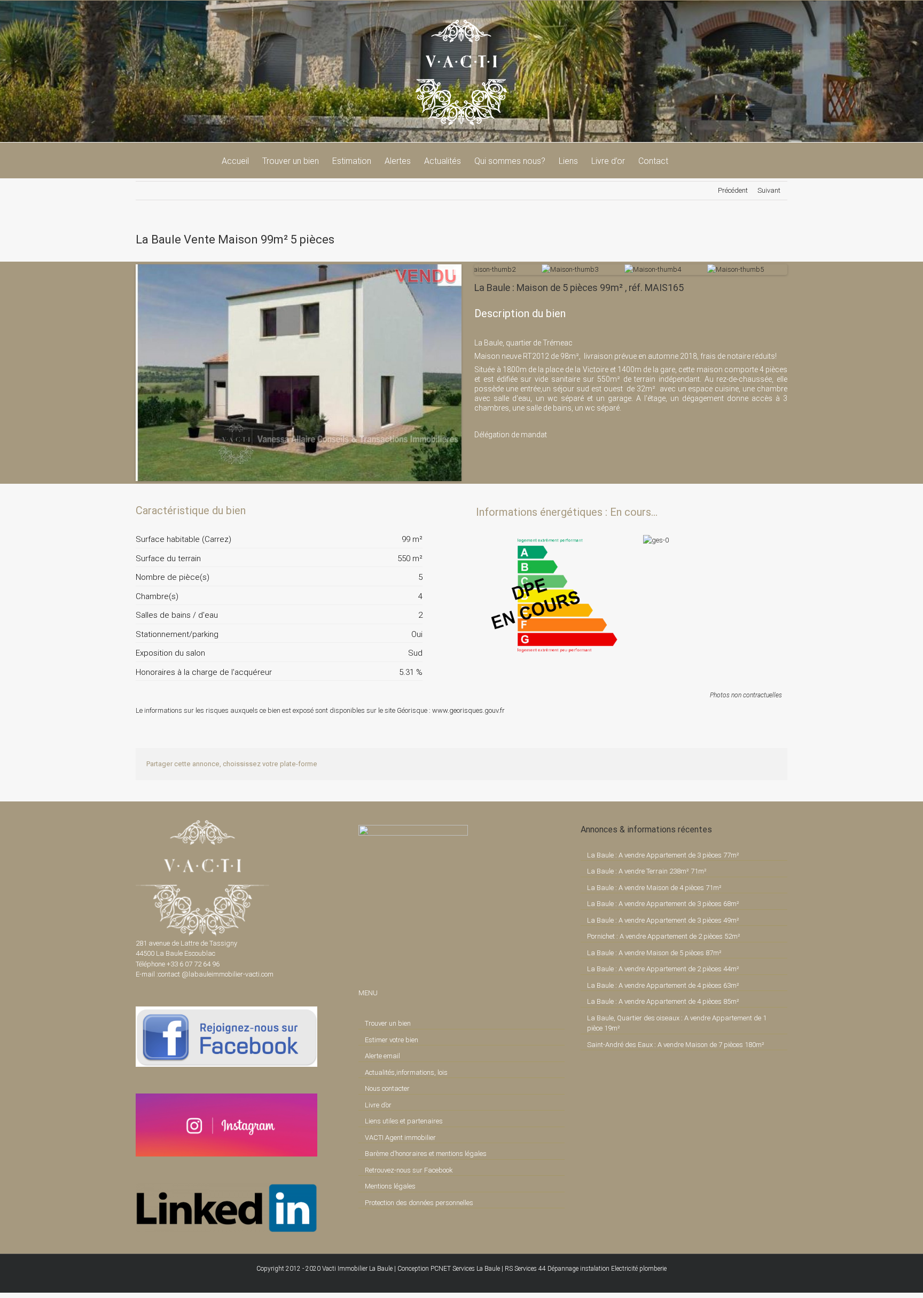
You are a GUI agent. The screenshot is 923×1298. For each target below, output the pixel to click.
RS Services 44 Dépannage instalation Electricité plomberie (586, 1268)
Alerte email (382, 1056)
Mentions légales (390, 1186)
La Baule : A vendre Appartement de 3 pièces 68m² (663, 904)
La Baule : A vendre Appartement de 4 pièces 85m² (663, 1001)
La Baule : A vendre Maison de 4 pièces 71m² (654, 888)
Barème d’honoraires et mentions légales (426, 1154)
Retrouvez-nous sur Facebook (409, 1170)
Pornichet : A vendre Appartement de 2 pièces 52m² (663, 936)
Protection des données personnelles (419, 1203)
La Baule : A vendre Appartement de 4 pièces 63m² (663, 985)
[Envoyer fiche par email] (413, 510)
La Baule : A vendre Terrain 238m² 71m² (647, 871)
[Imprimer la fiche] (377, 510)
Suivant (768, 190)
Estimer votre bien (391, 1040)
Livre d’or (378, 1105)
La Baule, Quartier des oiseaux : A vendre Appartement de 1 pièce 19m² (676, 1023)
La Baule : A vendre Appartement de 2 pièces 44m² (663, 969)
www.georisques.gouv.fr (468, 710)
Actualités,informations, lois (406, 1072)
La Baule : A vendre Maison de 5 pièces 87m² (654, 953)
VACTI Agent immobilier (400, 1138)
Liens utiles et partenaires (404, 1121)
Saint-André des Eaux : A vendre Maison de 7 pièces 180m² (675, 1045)
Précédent (733, 190)
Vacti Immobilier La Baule (357, 1268)
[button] (685, 160)
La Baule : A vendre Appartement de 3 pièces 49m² (663, 920)
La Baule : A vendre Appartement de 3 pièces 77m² (663, 855)
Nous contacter (387, 1088)
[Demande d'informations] (395, 510)
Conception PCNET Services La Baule (448, 1268)
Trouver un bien (388, 1023)
